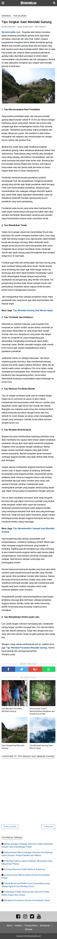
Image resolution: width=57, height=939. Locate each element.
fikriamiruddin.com (11, 32)
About (9, 925)
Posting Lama (48, 826)
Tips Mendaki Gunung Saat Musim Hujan (33, 310)
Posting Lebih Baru (10, 826)
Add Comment (40, 27)
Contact (18, 925)
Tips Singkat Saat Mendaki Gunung (13, 746)
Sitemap (28, 929)
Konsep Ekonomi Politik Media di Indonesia (24, 869)
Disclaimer (45, 925)
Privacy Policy (31, 925)
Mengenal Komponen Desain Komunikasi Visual (27, 900)
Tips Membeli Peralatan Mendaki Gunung (26, 647)
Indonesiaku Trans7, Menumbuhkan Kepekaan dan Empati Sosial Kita (42, 711)
